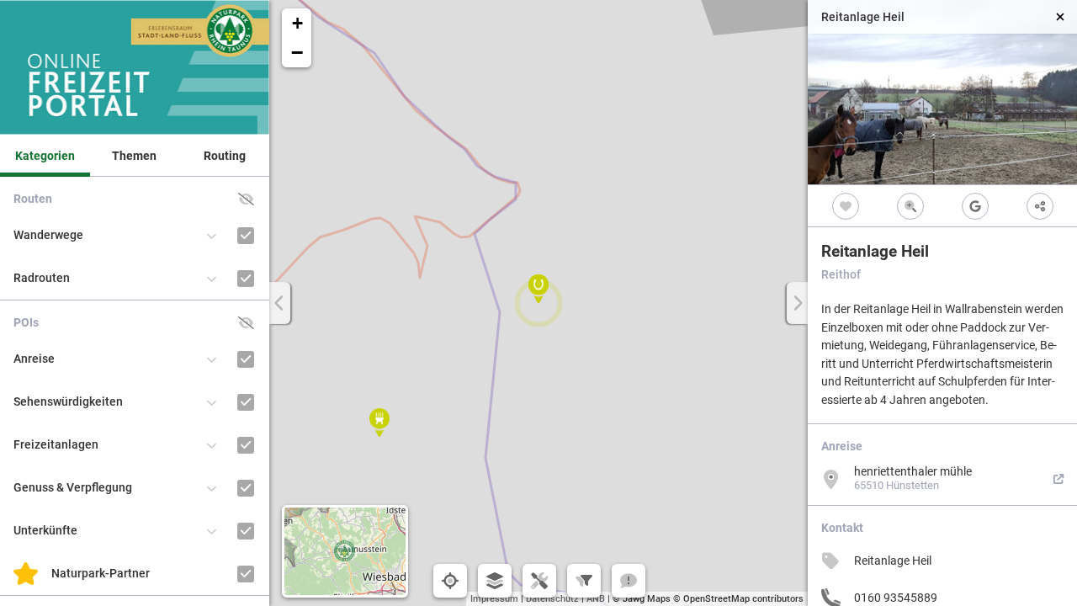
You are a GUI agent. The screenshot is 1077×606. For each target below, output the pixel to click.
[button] (538, 288)
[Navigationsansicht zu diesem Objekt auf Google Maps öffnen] (974, 205)
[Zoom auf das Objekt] (910, 205)
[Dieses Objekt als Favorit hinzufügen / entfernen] (845, 205)
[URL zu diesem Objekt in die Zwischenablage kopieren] (1039, 205)
